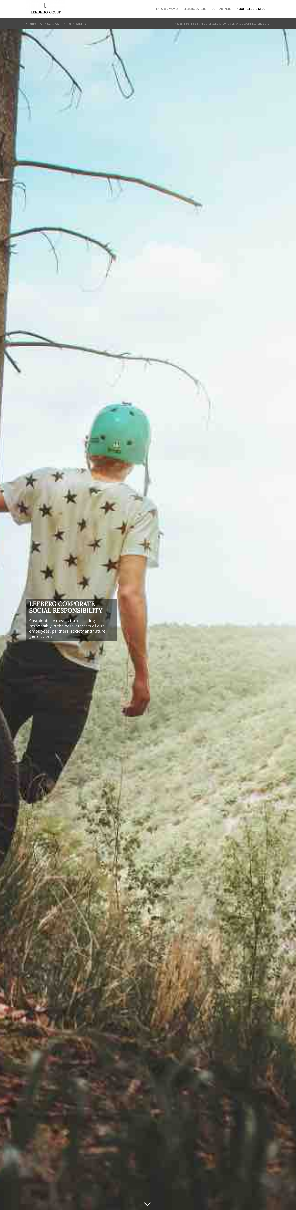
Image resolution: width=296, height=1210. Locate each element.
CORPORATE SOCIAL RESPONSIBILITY (56, 24)
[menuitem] (166, 9)
